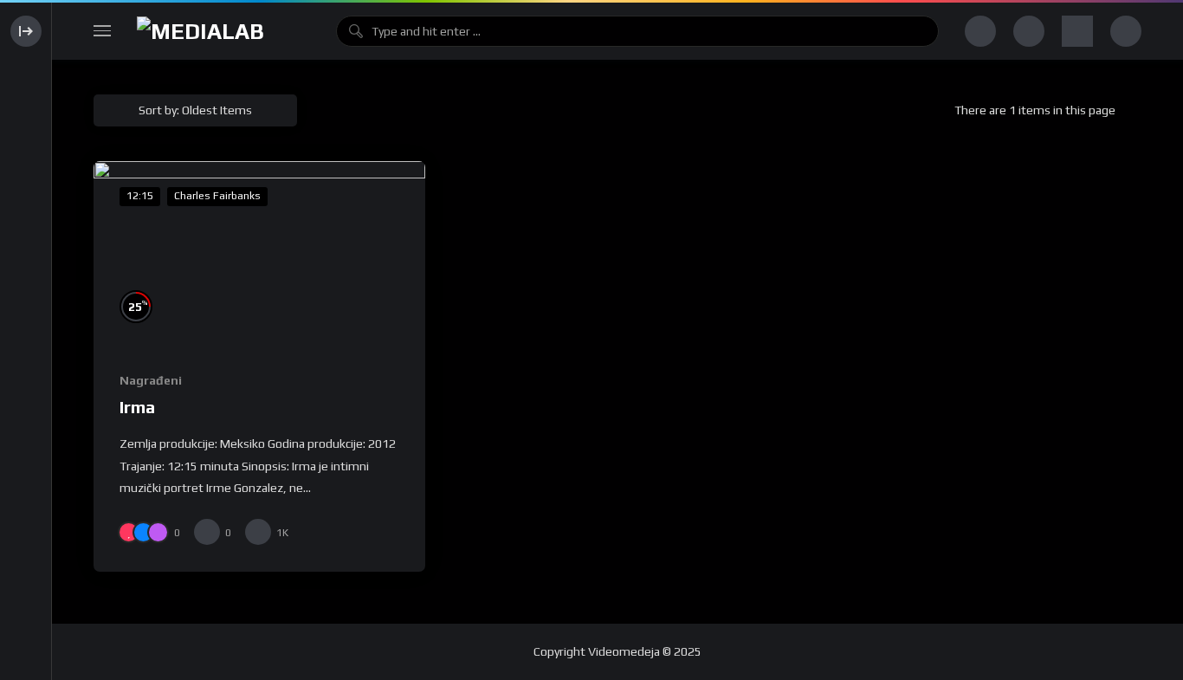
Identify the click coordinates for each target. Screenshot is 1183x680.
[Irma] (259, 254)
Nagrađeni (151, 380)
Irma (137, 407)
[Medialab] (223, 31)
